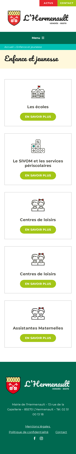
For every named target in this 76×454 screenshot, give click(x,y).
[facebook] (34, 438)
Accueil (9, 47)
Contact (61, 432)
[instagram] (41, 438)
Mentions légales (38, 426)
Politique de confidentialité (28, 432)
